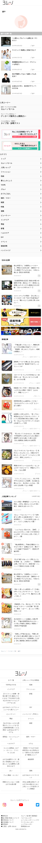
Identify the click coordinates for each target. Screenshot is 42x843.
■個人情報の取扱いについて (10, 818)
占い (10, 770)
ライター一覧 (12, 651)
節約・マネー (6, 198)
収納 (2, 176)
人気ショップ (6, 167)
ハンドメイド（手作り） (31, 714)
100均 (3, 185)
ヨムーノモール (6, 163)
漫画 (30, 770)
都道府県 (4, 246)
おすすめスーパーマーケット (31, 776)
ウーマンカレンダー (27, 822)
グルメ (3, 189)
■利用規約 (4, 824)
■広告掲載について (7, 822)
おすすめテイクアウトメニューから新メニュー (11, 708)
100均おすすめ (11, 685)
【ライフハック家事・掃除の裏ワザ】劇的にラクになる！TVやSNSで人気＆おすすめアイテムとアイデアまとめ (10, 698)
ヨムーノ (3, 651)
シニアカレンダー (26, 824)
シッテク (36, 820)
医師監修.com (25, 826)
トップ (3, 159)
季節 (2, 224)
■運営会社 (4, 816)
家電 (2, 228)
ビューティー (6, 215)
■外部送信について (7, 820)
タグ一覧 (11, 680)
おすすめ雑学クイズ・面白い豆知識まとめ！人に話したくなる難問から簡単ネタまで (11, 762)
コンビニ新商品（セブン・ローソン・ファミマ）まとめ (11, 750)
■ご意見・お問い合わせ (8, 826)
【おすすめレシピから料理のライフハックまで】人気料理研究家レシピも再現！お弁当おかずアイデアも (11, 727)
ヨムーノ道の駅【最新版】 (29, 816)
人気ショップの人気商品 (31, 680)
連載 (2, 211)
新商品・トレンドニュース (11, 738)
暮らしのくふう (6, 181)
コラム (31, 743)
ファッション (6, 172)
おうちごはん (6, 194)
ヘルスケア (5, 233)
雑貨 (2, 202)
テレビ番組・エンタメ (11, 775)
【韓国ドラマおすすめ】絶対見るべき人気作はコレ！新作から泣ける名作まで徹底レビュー (31, 751)
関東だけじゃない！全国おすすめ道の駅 (11, 783)
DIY (2, 237)
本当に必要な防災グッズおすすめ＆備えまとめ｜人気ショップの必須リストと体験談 (31, 785)
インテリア (5, 220)
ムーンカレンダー (26, 820)
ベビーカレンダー (26, 818)
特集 (2, 207)
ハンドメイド (6, 250)
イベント (4, 242)
